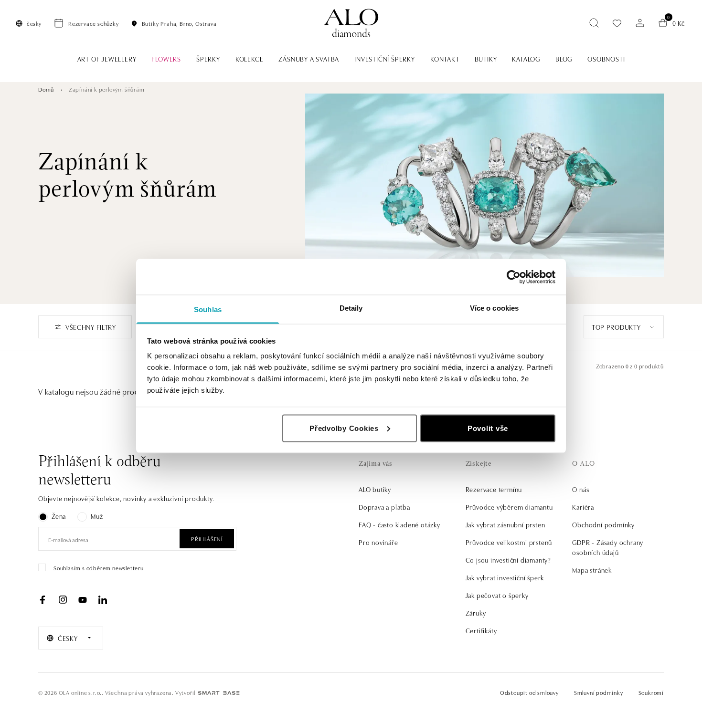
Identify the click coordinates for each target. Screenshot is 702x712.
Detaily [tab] (351, 308)
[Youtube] (82, 600)
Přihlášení (207, 538)
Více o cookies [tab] (494, 308)
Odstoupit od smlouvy (529, 692)
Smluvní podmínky (598, 692)
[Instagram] (62, 600)
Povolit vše (488, 428)
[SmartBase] (219, 693)
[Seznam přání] (617, 23)
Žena (59, 516)
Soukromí (651, 692)
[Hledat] (594, 22)
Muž (97, 516)
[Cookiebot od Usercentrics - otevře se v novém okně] (513, 277)
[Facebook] (42, 600)
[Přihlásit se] (639, 22)
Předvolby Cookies (344, 428)
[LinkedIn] (102, 600)
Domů (46, 89)
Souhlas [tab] (208, 309)
